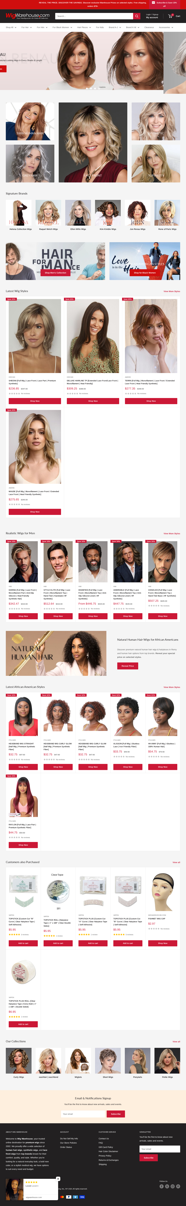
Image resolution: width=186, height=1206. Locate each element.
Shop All (9, 27)
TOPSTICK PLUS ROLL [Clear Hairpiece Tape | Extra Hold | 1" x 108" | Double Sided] (22, 1000)
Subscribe (116, 1110)
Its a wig (12, 736)
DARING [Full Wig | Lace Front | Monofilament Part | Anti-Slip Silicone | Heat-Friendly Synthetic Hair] (23, 590)
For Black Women (61, 27)
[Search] (136, 16)
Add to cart (23, 939)
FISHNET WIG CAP (156, 915)
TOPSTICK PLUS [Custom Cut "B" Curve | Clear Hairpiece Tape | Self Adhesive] (127, 918)
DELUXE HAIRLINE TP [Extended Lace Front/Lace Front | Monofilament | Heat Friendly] (92, 378)
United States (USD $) (16, 1178)
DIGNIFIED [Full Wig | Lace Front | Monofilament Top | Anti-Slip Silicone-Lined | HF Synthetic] (92, 590)
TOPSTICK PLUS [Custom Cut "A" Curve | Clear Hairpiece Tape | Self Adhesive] (92, 918)
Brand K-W (131, 27)
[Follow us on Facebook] (162, 1183)
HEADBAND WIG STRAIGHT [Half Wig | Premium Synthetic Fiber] (22, 743)
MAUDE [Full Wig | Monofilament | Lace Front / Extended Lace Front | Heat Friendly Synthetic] (34, 489)
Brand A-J (113, 27)
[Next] (180, 210)
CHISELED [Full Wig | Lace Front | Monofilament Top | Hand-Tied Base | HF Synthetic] (162, 589)
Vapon (11, 911)
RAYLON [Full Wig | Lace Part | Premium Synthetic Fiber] (22, 822)
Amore (128, 373)
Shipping (103, 1160)
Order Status (66, 1143)
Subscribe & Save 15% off (167, 4)
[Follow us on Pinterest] (178, 1183)
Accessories (164, 27)
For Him (40, 27)
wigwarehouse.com (157, 911)
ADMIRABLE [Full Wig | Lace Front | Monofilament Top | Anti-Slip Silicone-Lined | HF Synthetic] (127, 590)
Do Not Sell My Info (69, 1134)
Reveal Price (128, 662)
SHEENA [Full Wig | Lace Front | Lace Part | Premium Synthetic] (32, 378)
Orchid (12, 373)
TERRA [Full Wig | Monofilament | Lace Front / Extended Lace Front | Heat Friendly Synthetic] (150, 378)
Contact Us (104, 1134)
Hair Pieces (82, 27)
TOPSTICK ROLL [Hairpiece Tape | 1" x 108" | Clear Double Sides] (57, 919)
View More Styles (172, 287)
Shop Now (35, 397)
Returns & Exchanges (109, 1156)
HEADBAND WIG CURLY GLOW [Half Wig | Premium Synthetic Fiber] (58, 743)
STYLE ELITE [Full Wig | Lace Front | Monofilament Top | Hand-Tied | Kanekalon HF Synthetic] (57, 590)
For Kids (100, 27)
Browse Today (17, 69)
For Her (25, 27)
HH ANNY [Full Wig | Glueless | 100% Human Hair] (161, 741)
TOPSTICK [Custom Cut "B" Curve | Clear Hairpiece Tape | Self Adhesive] (22, 918)
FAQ (101, 1139)
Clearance (149, 27)
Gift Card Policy (106, 1143)
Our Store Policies (68, 1139)
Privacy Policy (105, 1152)
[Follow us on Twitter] (167, 1183)
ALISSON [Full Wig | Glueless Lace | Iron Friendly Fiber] (126, 741)
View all (177, 858)
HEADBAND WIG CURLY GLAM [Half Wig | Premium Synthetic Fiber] (92, 743)
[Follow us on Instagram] (173, 1183)
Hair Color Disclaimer (108, 1147)
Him (10, 582)
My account (152, 17)
